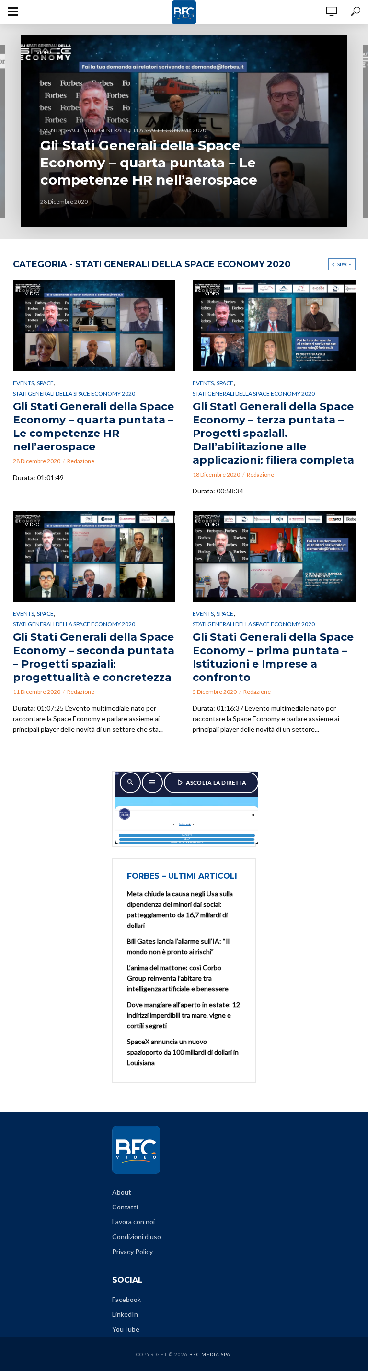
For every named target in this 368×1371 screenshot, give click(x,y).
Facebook (126, 1299)
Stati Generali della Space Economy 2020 (145, 130)
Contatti (125, 1207)
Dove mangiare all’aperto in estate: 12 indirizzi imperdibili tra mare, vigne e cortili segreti (183, 1015)
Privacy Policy (132, 1251)
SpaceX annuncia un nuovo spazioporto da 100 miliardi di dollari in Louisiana (183, 1051)
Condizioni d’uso (136, 1236)
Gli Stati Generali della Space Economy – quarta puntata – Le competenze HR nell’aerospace (148, 162)
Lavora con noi (133, 1222)
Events (23, 383)
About (121, 1192)
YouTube (125, 1329)
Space (344, 264)
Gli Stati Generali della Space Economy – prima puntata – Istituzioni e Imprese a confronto (273, 657)
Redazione (80, 461)
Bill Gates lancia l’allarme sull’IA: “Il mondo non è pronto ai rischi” (178, 946)
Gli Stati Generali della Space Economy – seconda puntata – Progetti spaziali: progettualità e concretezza (93, 657)
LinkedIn (125, 1314)
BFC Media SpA (209, 1354)
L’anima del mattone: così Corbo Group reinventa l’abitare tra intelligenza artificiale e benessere (178, 978)
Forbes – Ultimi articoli (182, 875)
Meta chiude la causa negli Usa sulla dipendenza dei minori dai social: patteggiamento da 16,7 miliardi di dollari (180, 909)
